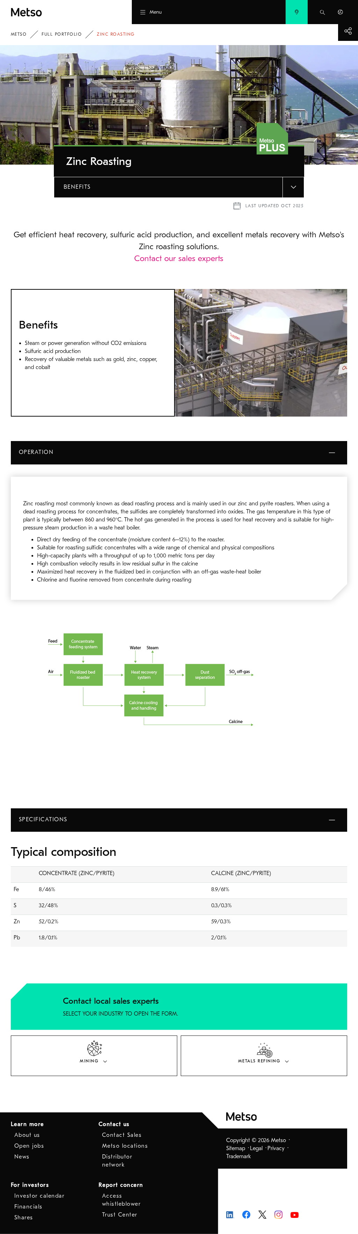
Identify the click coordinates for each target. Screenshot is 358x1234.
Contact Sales (122, 1135)
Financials (28, 1207)
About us (27, 1135)
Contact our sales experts (178, 258)
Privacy (276, 1148)
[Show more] (348, 31)
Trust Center (119, 1215)
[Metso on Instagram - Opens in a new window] (278, 1214)
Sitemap (235, 1148)
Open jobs (29, 1146)
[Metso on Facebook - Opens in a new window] (246, 1214)
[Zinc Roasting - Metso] (54, 12)
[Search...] (323, 12)
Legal (256, 1148)
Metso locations (125, 1146)
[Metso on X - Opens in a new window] (262, 1214)
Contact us (114, 1124)
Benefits (77, 187)
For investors (30, 1185)
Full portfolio (62, 34)
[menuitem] (297, 12)
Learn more (27, 1124)
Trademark (238, 1156)
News (22, 1157)
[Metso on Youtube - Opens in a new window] (295, 1214)
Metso (19, 34)
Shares (23, 1217)
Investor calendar (39, 1196)
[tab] (94, 1055)
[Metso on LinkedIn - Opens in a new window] (230, 1214)
